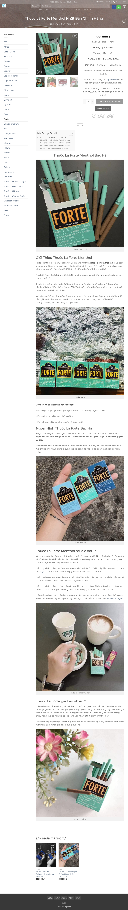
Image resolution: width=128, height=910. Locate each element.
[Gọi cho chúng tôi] (118, 7)
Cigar (6, 95)
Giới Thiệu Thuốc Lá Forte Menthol (56, 140)
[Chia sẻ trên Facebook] (94, 116)
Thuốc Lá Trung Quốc (14, 196)
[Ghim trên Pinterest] (108, 116)
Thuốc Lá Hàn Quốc (13, 186)
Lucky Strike (10, 133)
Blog (64, 903)
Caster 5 (8, 85)
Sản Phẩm (67, 10)
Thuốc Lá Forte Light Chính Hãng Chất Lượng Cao (68, 874)
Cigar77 (44, 571)
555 (5, 42)
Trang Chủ (42, 10)
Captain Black (11, 80)
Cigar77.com (112, 79)
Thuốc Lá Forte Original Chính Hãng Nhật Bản (45, 874)
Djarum (7, 104)
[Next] (74, 54)
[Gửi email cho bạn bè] (103, 116)
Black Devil (9, 52)
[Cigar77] (14, 5)
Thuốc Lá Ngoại (11, 191)
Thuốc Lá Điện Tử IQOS (15, 181)
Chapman (9, 90)
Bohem (7, 61)
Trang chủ (53, 24)
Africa (6, 47)
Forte (77, 24)
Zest (6, 210)
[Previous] (40, 54)
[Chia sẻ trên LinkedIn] (112, 116)
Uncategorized (11, 201)
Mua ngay (103, 108)
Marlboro (8, 138)
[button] (39, 72)
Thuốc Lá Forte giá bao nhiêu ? (55, 148)
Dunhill (7, 109)
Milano (7, 148)
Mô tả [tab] (80, 125)
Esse (6, 114)
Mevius (7, 143)
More (6, 157)
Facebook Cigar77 (115, 598)
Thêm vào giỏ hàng (109, 101)
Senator (8, 177)
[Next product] (124, 21)
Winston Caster (11, 205)
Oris (6, 162)
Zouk (6, 215)
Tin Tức (78, 10)
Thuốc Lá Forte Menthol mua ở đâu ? (57, 146)
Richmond (9, 172)
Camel (7, 66)
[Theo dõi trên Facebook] (114, 7)
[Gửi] (108, 6)
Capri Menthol (11, 76)
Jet (5, 128)
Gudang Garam (11, 124)
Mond (7, 153)
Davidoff (8, 100)
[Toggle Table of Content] (69, 134)
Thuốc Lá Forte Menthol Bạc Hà (52, 137)
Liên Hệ (87, 10)
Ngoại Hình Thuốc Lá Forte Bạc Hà (57, 143)
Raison (7, 167)
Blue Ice (8, 56)
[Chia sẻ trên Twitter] (99, 116)
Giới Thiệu (55, 10)
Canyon (7, 71)
